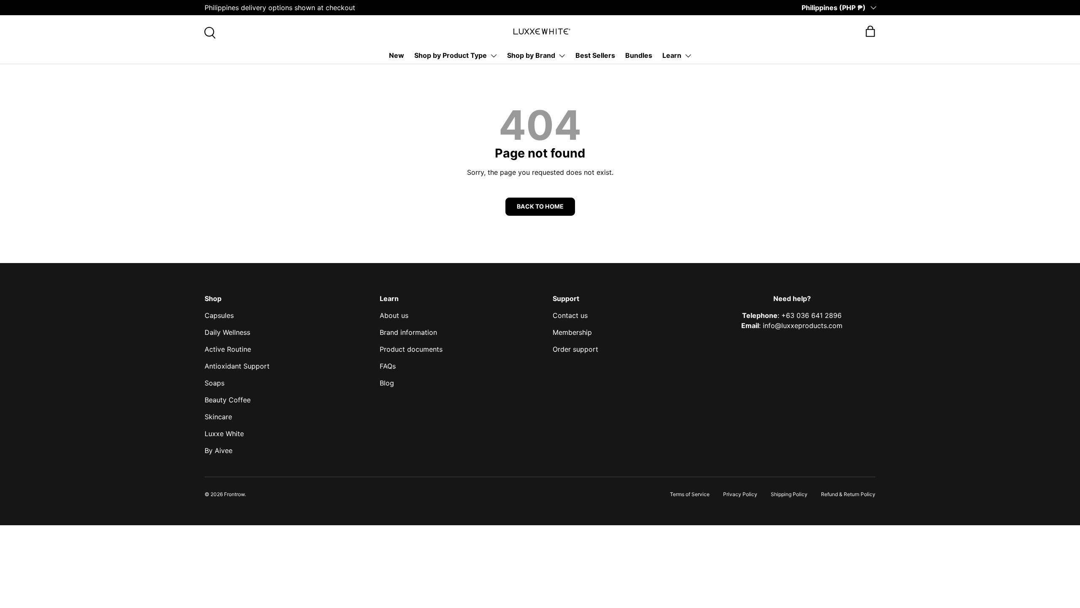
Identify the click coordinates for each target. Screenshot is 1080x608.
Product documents (411, 349)
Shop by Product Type (450, 55)
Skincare (218, 417)
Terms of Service (690, 494)
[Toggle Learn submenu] (688, 56)
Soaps (214, 383)
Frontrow (234, 494)
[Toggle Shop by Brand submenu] (562, 56)
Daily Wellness (227, 332)
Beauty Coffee (228, 400)
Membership (572, 332)
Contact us (570, 315)
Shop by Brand (531, 55)
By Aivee (218, 450)
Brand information (408, 332)
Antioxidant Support (237, 366)
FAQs (388, 366)
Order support (575, 349)
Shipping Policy (789, 494)
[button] (870, 31)
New (396, 55)
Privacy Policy (740, 494)
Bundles (638, 55)
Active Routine (228, 349)
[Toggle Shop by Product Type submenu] (494, 56)
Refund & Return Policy (848, 494)
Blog (387, 383)
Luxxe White (224, 433)
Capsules (219, 315)
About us (394, 315)
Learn (671, 55)
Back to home (540, 206)
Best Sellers (595, 55)
